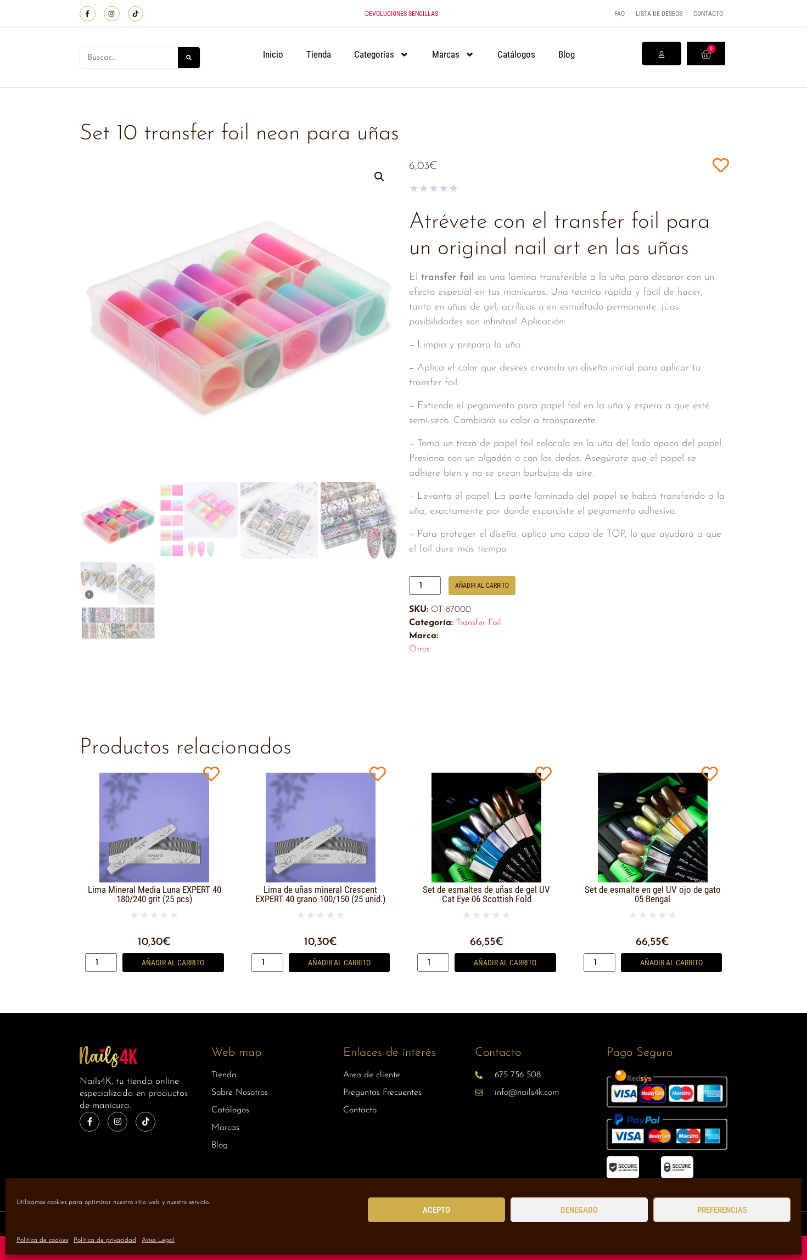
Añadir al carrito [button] (173, 962)
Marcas (445, 54)
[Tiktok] (136, 14)
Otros (419, 649)
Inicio (273, 54)
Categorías (374, 54)
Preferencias (722, 1210)
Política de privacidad (105, 1240)
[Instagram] (112, 14)
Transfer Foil (478, 622)
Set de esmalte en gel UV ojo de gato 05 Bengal (653, 894)
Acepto (436, 1210)
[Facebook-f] (88, 14)
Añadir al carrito (482, 585)
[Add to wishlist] (720, 165)
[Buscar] (189, 57)
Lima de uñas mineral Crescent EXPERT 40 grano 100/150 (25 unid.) (320, 894)
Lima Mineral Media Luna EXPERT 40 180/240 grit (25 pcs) (154, 894)
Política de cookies (42, 1240)
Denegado (579, 1210)
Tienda (318, 54)
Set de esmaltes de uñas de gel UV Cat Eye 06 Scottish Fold (486, 894)
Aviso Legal (158, 1240)
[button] (379, 177)
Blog (566, 54)
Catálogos (516, 54)
